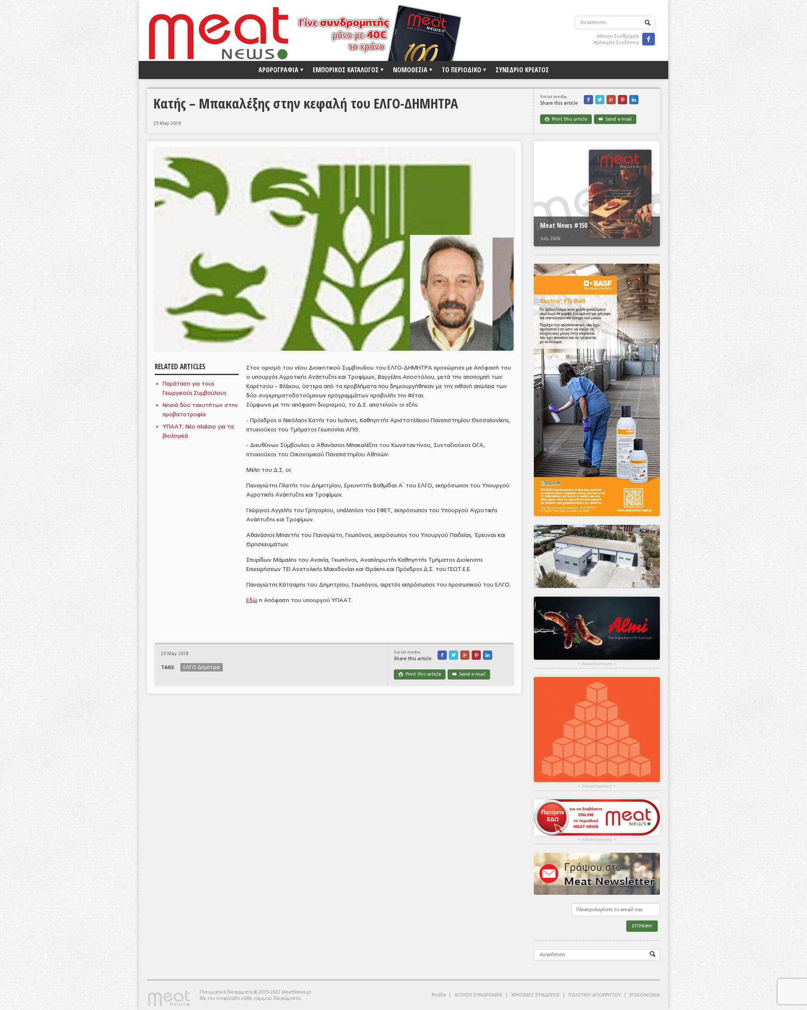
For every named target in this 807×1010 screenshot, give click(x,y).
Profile (439, 995)
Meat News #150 (563, 225)
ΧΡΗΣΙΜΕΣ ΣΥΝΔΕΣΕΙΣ (535, 995)
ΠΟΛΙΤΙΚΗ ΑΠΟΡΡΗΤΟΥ (594, 995)
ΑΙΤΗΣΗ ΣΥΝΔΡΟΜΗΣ (478, 995)
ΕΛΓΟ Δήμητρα (201, 667)
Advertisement (597, 663)
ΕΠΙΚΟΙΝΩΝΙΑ (645, 995)
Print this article (566, 119)
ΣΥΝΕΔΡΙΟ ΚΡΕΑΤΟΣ (522, 69)
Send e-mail (615, 119)
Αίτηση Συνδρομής (618, 36)
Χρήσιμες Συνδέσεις (616, 42)
